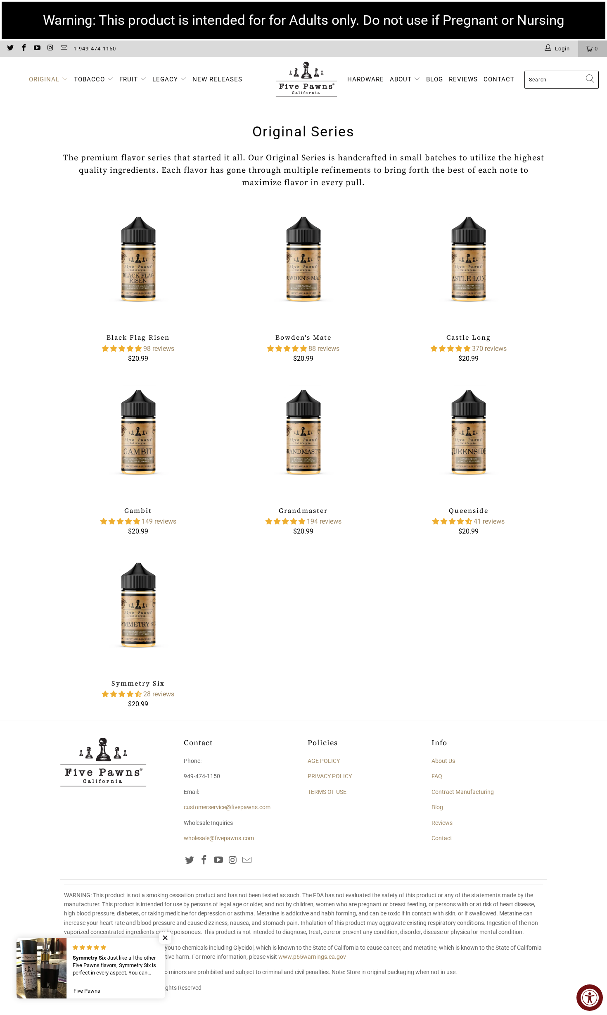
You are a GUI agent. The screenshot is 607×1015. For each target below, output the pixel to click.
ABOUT (402, 79)
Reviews (442, 823)
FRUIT (128, 79)
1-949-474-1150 (95, 48)
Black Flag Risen (138, 263)
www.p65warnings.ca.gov (312, 956)
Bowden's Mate (303, 263)
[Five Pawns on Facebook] (23, 48)
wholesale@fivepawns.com (219, 838)
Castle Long (468, 263)
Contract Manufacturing (463, 792)
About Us (443, 761)
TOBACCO (89, 79)
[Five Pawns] (306, 79)
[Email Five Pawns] (63, 48)
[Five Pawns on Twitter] (10, 48)
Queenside (468, 436)
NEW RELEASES (217, 79)
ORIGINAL (44, 79)
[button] (122, 349)
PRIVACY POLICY (330, 776)
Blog (437, 807)
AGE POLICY (324, 761)
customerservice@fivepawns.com (227, 807)
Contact (442, 838)
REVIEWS (463, 79)
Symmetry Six (138, 609)
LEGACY (166, 79)
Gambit (138, 436)
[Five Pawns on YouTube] (36, 48)
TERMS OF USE (327, 792)
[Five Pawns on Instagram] (50, 48)
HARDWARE (365, 79)
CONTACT (499, 79)
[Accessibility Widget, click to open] (589, 997)
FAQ (437, 776)
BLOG (434, 79)
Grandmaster (303, 436)
